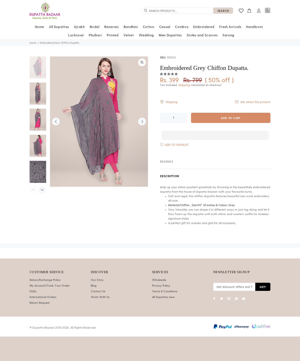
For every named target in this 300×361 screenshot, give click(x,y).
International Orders (43, 297)
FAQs (33, 291)
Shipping (184, 85)
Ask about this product (255, 102)
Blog (94, 285)
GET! (263, 287)
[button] (169, 74)
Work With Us (100, 297)
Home (33, 43)
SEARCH (223, 10)
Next (142, 121)
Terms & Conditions (164, 291)
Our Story (97, 280)
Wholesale (159, 280)
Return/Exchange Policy (45, 280)
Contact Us (98, 291)
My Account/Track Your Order (50, 285)
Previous (56, 121)
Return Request (40, 302)
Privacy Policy (161, 285)
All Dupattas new (163, 297)
